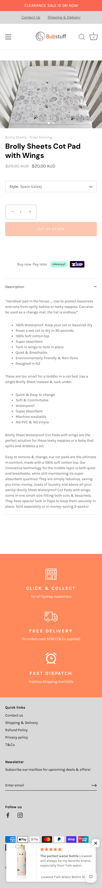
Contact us (14, 715)
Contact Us (30, 17)
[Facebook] (7, 815)
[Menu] (8, 37)
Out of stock (50, 229)
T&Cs (10, 744)
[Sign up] (94, 785)
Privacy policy (16, 737)
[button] (96, 843)
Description (14, 287)
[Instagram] (20, 815)
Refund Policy (16, 730)
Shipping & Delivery (64, 17)
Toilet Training (40, 137)
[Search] (82, 37)
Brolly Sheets (16, 137)
